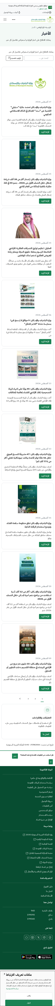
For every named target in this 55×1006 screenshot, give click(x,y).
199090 (31, 914)
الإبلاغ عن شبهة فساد (44, 819)
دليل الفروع (48, 886)
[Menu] (13, 19)
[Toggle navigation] (5, 19)
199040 (31, 918)
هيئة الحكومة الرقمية (44, 839)
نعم (15, 756)
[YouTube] (32, 937)
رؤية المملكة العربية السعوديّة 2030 (39, 834)
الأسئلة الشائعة (46, 895)
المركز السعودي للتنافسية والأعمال (40, 871)
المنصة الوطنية (47, 843)
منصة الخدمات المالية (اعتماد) (41, 857)
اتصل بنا (46, 734)
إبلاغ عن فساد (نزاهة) (44, 867)
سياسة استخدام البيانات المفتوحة (40, 782)
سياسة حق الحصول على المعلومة (39, 787)
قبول (29, 1003)
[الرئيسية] (42, 19)
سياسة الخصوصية (12, 988)
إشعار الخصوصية (45, 792)
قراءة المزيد (45, 131)
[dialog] (27, 988)
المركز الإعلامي (40, 27)
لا (50, 761)
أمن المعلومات (47, 805)
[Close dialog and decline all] (4, 973)
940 (33, 910)
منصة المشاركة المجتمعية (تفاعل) (40, 853)
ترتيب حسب (16, 58)
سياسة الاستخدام (45, 815)
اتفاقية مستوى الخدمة (43, 796)
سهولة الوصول (46, 801)
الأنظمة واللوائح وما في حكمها (41, 778)
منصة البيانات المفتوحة (44, 848)
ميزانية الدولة (47, 862)
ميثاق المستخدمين (45, 810)
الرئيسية (48, 27)
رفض (29, 995)
